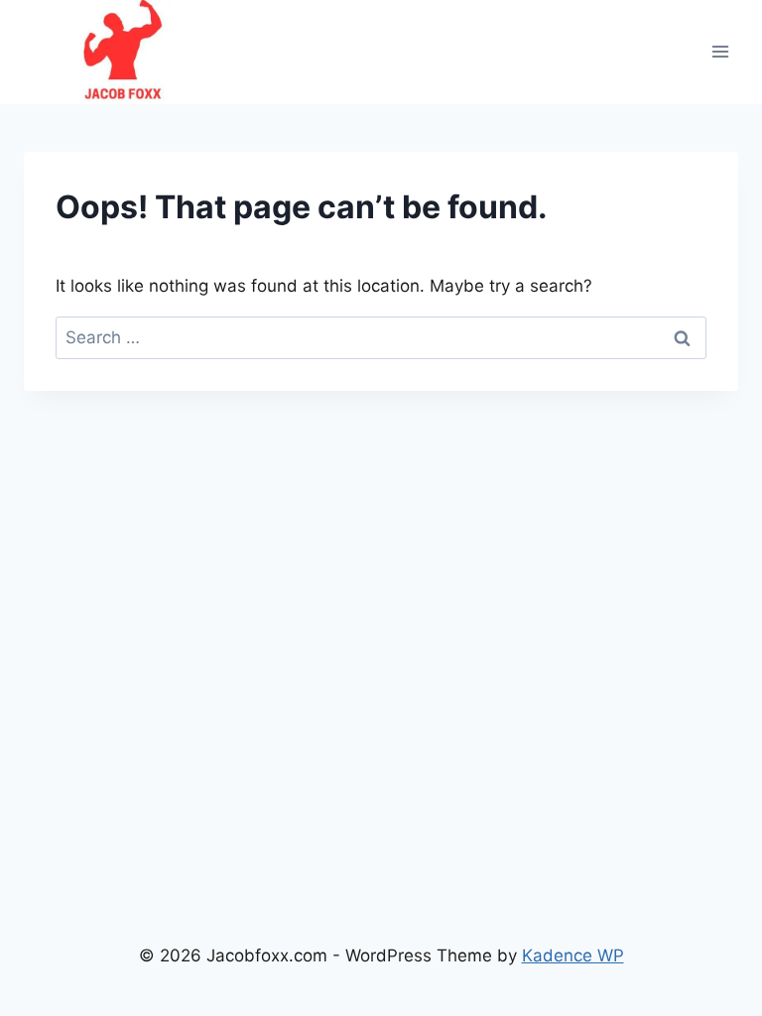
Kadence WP (573, 955)
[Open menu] (719, 52)
